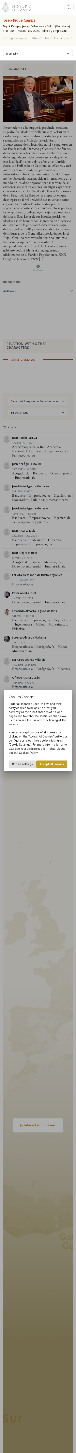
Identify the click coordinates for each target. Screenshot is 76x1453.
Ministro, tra (40, 38)
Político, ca (61, 38)
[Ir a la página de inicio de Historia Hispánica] (20, 7)
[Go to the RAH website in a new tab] (5, 7)
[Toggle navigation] (69, 7)
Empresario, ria (16, 38)
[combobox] (38, 53)
